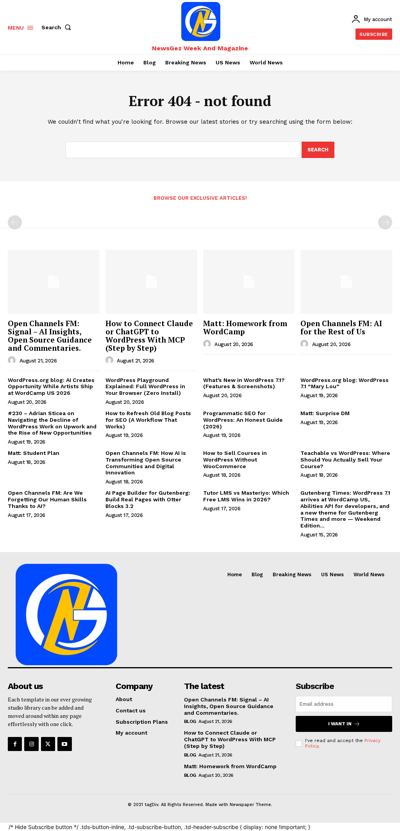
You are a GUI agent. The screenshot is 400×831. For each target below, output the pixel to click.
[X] (48, 744)
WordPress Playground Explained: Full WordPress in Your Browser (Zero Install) (145, 386)
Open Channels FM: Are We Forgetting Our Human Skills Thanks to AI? (47, 499)
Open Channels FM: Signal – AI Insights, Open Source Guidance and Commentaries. (50, 335)
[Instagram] (31, 744)
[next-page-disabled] (385, 222)
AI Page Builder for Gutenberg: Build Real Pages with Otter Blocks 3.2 (147, 499)
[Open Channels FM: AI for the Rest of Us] (346, 282)
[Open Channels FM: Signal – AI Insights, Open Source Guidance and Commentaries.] (54, 282)
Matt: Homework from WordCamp (245, 327)
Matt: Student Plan (33, 453)
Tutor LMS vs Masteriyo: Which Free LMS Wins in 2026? (246, 496)
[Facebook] (15, 744)
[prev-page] (15, 222)
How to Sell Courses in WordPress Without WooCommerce (235, 459)
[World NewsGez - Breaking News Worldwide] (201, 21)
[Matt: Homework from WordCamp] (249, 282)
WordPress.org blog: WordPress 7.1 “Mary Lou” (344, 383)
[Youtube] (64, 744)
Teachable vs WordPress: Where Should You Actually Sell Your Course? (345, 459)
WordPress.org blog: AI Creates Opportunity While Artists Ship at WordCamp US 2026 (51, 386)
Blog (190, 721)
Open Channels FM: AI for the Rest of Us (341, 327)
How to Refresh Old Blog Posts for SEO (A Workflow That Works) (148, 420)
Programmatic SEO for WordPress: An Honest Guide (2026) (243, 420)
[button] (57, 27)
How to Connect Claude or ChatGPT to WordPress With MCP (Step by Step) (149, 335)
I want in (340, 723)
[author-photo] (13, 360)
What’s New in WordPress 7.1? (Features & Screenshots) (244, 383)
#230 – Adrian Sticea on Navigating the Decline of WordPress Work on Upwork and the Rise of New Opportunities (52, 423)
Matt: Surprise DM (325, 413)
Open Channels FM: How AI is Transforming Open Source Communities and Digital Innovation (145, 463)
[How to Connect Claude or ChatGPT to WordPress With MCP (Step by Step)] (151, 282)
